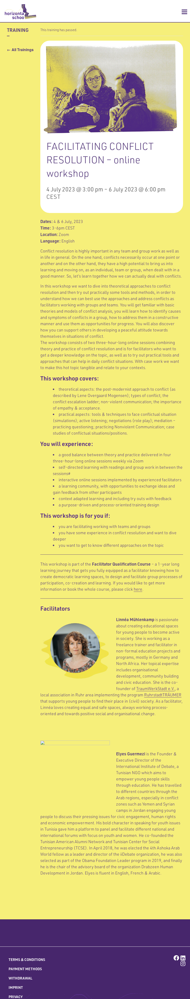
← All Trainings (20, 49)
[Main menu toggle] (184, 11)
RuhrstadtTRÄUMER (162, 694)
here (138, 589)
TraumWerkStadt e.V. (155, 688)
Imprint (16, 987)
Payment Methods (25, 968)
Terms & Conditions (27, 959)
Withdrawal (20, 978)
